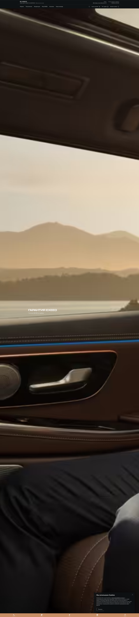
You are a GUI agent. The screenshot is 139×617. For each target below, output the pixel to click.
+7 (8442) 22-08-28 (115, 3)
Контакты (51, 6)
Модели (22, 6)
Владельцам (37, 6)
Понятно (100, 609)
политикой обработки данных (118, 597)
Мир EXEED (44, 6)
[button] (132, 594)
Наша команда (59, 6)
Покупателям (29, 6)
